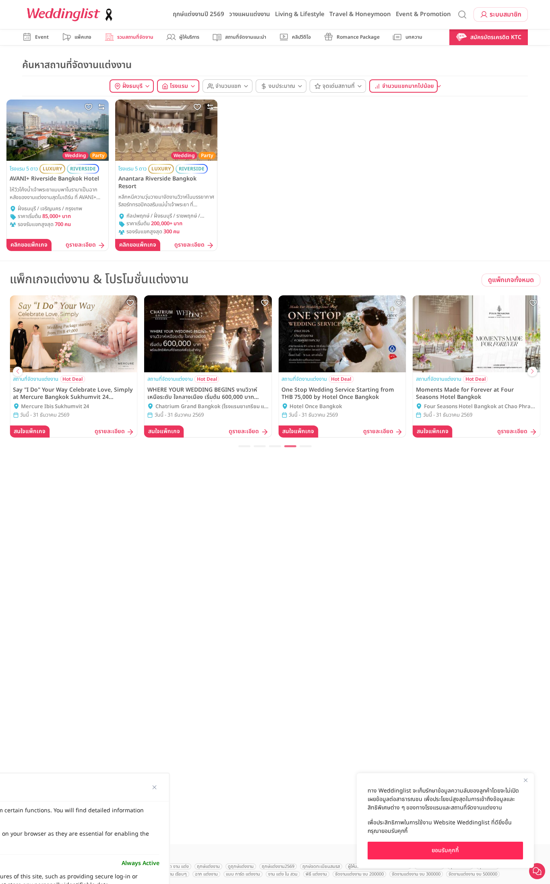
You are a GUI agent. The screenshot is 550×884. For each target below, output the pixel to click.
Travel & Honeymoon (360, 14)
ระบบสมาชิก (505, 14)
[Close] (525, 780)
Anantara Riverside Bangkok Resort (157, 182)
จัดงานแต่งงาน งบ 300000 (416, 874)
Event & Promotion (423, 14)
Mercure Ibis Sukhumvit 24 (55, 407)
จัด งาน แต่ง (178, 866)
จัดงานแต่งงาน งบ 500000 (473, 874)
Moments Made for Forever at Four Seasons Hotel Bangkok (465, 393)
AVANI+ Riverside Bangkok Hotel (54, 179)
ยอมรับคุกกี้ (445, 850)
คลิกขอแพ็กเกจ (29, 245)
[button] (244, 446)
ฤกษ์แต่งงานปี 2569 (198, 14)
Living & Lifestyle (300, 14)
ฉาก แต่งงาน (206, 874)
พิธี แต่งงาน (316, 874)
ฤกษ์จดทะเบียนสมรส (321, 866)
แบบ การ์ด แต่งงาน (243, 874)
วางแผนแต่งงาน (249, 14)
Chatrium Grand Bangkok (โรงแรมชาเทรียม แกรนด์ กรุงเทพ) (211, 407)
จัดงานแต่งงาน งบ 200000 (359, 874)
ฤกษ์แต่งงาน (208, 866)
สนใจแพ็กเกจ (29, 431)
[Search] (462, 14)
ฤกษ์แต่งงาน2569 (278, 866)
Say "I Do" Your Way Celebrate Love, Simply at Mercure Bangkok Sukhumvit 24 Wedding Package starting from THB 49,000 (73, 393)
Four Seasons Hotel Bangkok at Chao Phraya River (480, 407)
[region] (445, 820)
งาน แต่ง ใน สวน (283, 874)
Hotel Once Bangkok (315, 407)
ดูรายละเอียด (81, 245)
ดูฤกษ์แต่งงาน (241, 866)
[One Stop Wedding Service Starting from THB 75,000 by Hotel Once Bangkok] (342, 333)
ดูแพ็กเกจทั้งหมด (511, 280)
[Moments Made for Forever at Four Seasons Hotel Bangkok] (477, 333)
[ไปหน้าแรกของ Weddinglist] (71, 14)
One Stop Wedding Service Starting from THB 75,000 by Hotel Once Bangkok (337, 393)
